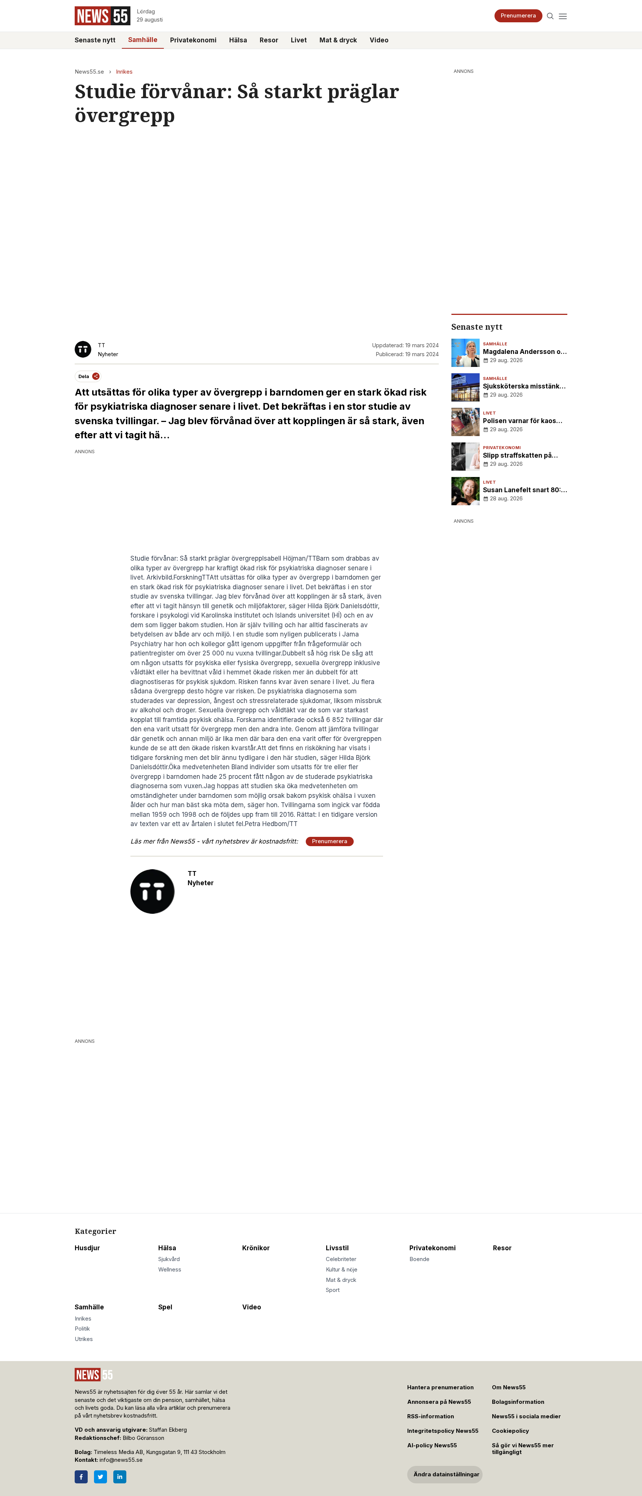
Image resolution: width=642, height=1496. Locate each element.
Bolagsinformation (518, 1402)
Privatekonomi (193, 40)
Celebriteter (341, 1259)
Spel (165, 1307)
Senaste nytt (95, 40)
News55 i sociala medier (526, 1416)
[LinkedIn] (119, 1476)
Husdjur (87, 1248)
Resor (269, 40)
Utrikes (84, 1339)
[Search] (550, 15)
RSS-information (430, 1416)
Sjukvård (169, 1259)
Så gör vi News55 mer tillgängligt (523, 1449)
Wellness (169, 1269)
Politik (82, 1328)
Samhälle (143, 39)
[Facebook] (81, 1476)
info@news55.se (121, 1460)
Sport (333, 1290)
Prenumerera (518, 15)
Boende (419, 1259)
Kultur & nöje (341, 1269)
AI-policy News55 (432, 1445)
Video (379, 40)
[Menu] (562, 15)
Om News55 (509, 1387)
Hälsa (238, 40)
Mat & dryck (338, 40)
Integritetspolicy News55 (443, 1431)
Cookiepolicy (510, 1431)
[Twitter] (100, 1476)
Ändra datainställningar (447, 1474)
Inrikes (124, 71)
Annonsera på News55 (439, 1402)
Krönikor (256, 1248)
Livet (299, 40)
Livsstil (337, 1248)
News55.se (89, 71)
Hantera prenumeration (440, 1387)
